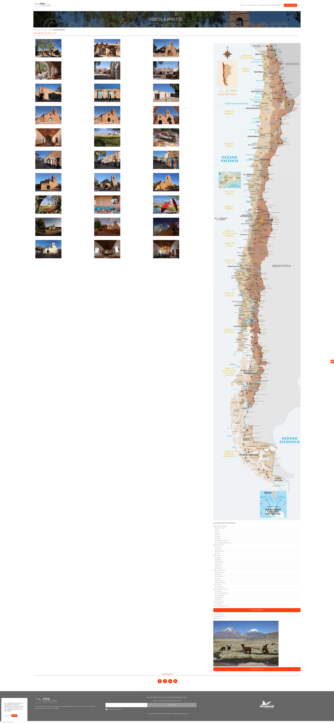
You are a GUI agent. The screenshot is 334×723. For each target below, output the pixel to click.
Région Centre (217, 555)
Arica (217, 530)
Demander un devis (256, 669)
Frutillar (218, 578)
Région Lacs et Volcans (219, 570)
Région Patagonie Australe (220, 589)
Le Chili (242, 5)
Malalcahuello (220, 572)
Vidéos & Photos (166, 19)
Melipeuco (219, 574)
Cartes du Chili (217, 618)
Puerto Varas (219, 576)
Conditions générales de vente (180, 713)
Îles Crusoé (219, 563)
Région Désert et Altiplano (220, 526)
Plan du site (151, 713)
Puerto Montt (219, 587)
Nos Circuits (251, 5)
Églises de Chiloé (220, 582)
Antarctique (219, 603)
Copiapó (218, 547)
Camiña (218, 536)
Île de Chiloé (219, 580)
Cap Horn (218, 599)
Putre (217, 532)
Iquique (218, 538)
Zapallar (218, 566)
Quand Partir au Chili (218, 614)
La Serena (219, 549)
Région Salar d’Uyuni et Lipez (221, 606)
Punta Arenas (219, 597)
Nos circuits (158, 713)
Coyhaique (219, 591)
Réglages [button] (7, 715)
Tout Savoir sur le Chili (219, 616)
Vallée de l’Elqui (220, 551)
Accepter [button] (14, 715)
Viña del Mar (219, 568)
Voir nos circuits (257, 610)
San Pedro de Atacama (222, 540)
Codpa (218, 534)
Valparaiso (219, 559)
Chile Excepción (37, 29)
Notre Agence (276, 5)
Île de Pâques (219, 561)
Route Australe (217, 585)
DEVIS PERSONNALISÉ (7, 722)
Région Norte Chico (218, 545)
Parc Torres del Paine (221, 593)
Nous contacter (166, 713)
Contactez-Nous (290, 5)
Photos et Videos (264, 5)
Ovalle (218, 553)
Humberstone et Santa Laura (223, 542)
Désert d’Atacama (220, 528)
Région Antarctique (218, 601)
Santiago (218, 557)
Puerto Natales (220, 595)
